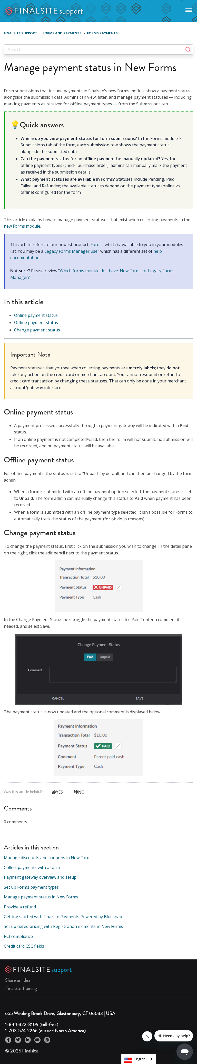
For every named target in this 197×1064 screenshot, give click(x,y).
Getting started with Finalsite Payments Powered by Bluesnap (63, 916)
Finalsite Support (20, 33)
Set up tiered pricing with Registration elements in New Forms (63, 926)
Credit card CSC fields (24, 946)
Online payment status (36, 315)
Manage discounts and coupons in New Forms (48, 857)
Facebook (8, 1040)
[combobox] (138, 1059)
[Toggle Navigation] (188, 9)
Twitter (18, 1040)
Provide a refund (20, 907)
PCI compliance (18, 936)
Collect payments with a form (32, 867)
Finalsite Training (21, 988)
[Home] (44, 10)
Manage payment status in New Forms (41, 897)
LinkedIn (28, 1040)
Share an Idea (17, 980)
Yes (59, 792)
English (139, 1059)
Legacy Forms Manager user (71, 251)
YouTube (37, 1040)
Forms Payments (102, 33)
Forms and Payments (62, 33)
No (81, 792)
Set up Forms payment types (31, 887)
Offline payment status (36, 322)
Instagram (47, 1040)
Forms (97, 244)
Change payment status (37, 330)
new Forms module (22, 226)
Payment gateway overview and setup (40, 877)
